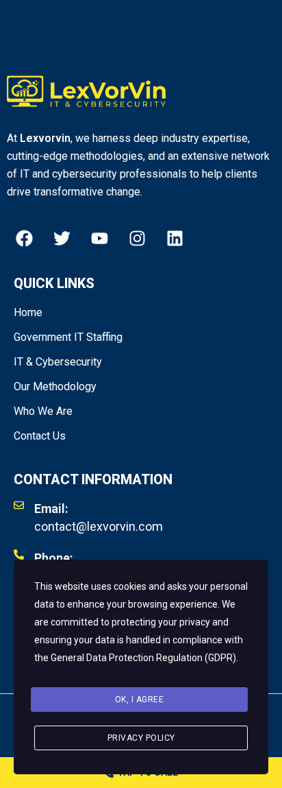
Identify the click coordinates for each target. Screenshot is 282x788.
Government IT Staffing (68, 337)
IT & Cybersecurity (58, 361)
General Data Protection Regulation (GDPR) (143, 657)
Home (28, 312)
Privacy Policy (141, 738)
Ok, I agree (139, 699)
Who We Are (43, 411)
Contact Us (40, 435)
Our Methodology (55, 386)
